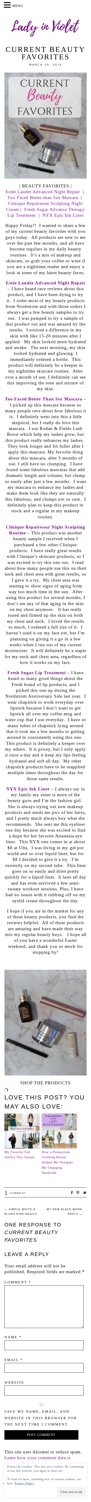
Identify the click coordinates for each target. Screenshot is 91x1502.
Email (13, 1360)
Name (13, 1337)
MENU (17, 6)
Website (14, 1382)
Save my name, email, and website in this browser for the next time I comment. (40, 1418)
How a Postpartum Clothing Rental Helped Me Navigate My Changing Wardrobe (57, 1162)
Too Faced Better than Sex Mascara (42, 197)
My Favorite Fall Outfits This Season (19, 1154)
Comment (15, 1193)
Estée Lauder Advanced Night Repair (43, 191)
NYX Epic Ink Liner (63, 215)
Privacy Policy (24, 1483)
